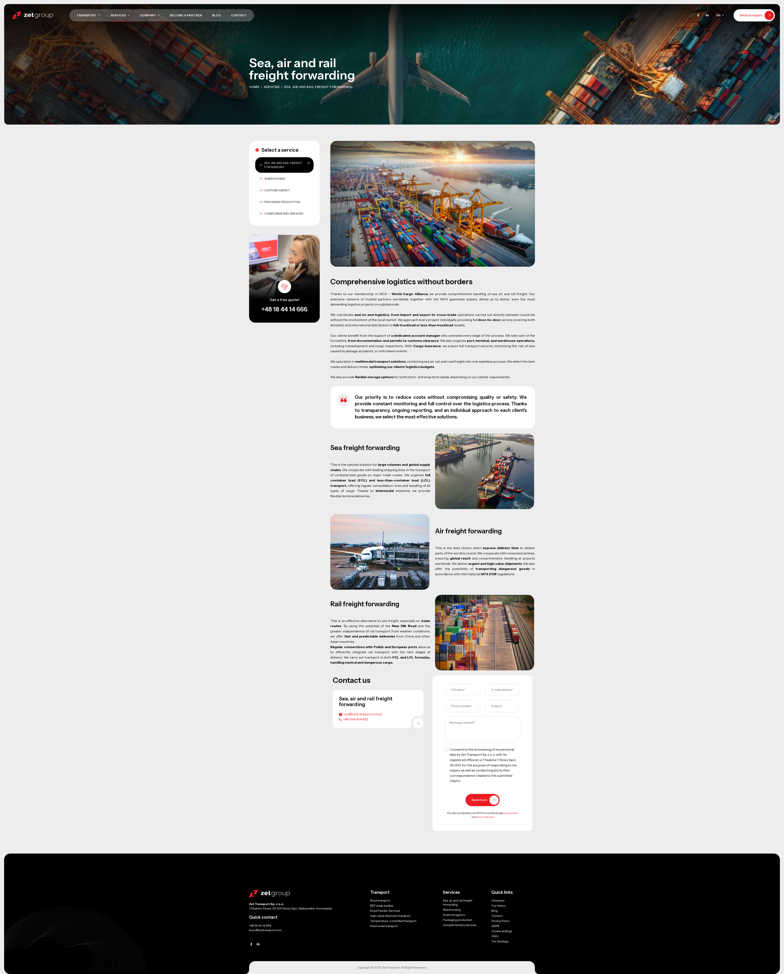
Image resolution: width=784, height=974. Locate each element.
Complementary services (283, 213)
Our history (498, 905)
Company (148, 15)
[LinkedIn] (707, 15)
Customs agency (277, 190)
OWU (495, 936)
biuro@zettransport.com (265, 930)
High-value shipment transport (390, 916)
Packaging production (282, 202)
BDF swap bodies (381, 905)
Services (119, 15)
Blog (216, 15)
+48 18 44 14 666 (284, 309)
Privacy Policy (500, 921)
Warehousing (274, 178)
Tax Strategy (500, 941)
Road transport (380, 900)
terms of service (484, 816)
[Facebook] (698, 15)
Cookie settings (501, 931)
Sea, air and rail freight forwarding (283, 165)
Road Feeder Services (385, 911)
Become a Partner (186, 15)
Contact (239, 15)
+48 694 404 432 (355, 719)
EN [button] (719, 15)
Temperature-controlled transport (393, 921)
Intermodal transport (384, 926)
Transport (87, 15)
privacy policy (510, 813)
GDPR (495, 926)
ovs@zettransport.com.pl (363, 714)
